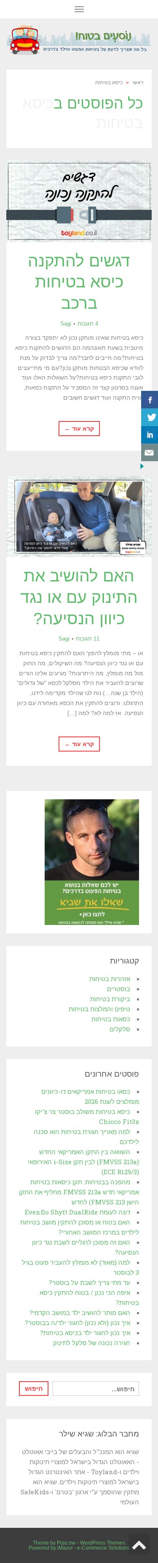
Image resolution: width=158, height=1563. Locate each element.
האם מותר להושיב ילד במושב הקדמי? (79, 1312)
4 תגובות (88, 323)
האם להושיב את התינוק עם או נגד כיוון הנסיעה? (79, 597)
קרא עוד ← (79, 428)
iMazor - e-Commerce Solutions (93, 1548)
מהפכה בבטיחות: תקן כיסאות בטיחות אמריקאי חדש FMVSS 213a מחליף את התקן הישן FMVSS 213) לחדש (79, 1192)
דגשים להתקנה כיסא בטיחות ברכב (79, 282)
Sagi (65, 323)
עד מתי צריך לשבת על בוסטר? (89, 1282)
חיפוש (34, 1388)
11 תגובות (87, 639)
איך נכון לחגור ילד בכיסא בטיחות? (85, 1332)
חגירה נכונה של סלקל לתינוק (91, 1342)
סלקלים (120, 1029)
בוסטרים (118, 988)
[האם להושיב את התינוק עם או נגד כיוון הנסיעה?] (79, 517)
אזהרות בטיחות (109, 978)
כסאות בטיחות (110, 1019)
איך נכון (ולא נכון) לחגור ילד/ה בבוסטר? (77, 1322)
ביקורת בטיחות (110, 999)
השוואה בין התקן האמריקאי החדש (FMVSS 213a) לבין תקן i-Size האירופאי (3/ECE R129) (83, 1161)
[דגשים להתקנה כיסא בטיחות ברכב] (79, 201)
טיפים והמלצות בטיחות (99, 1009)
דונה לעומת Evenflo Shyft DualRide (77, 1212)
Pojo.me (66, 1543)
